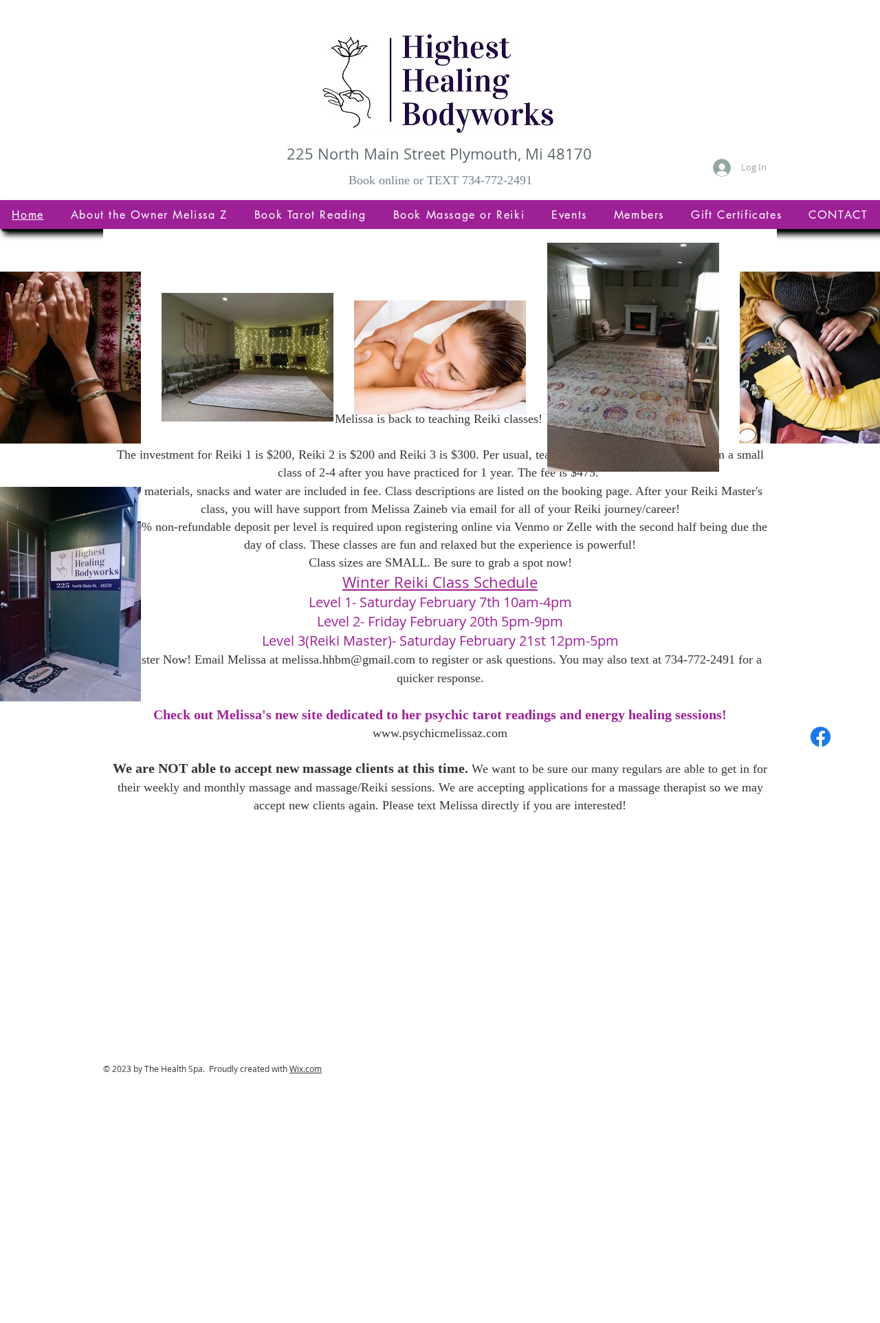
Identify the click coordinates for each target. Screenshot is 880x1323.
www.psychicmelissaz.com (440, 733)
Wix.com (305, 1068)
